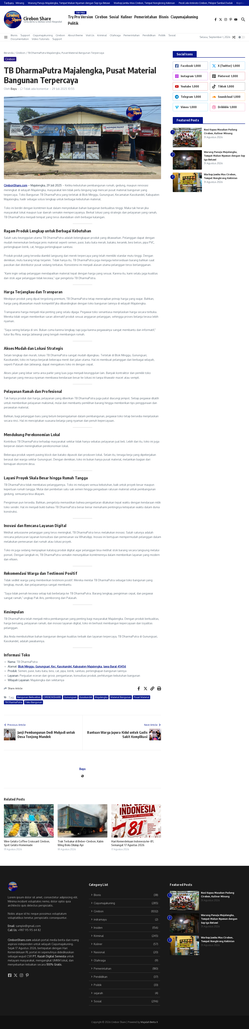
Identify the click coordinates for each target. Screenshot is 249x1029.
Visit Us (90, 35)
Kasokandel (86, 697)
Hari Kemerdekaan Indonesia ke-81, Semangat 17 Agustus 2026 (132, 843)
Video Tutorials (40, 39)
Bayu (14, 88)
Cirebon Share (37, 18)
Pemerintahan (145, 16)
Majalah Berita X (149, 1022)
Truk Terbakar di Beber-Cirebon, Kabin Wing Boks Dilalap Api (80, 843)
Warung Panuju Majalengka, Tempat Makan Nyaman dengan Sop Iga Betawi (224, 155)
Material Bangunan (120, 697)
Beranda (9, 52)
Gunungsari (70, 697)
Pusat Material (141, 697)
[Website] (82, 776)
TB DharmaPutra (13, 702)
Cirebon (101, 16)
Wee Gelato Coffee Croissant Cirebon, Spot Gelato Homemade (27, 843)
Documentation (20, 39)
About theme (75, 35)
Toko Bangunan (33, 702)
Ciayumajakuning (184, 16)
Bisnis (164, 16)
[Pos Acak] (233, 37)
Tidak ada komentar (36, 88)
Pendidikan (149, 35)
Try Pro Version (80, 16)
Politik (73, 23)
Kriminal (102, 35)
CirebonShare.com (15, 185)
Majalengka (101, 697)
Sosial (114, 16)
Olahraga (115, 35)
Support (25, 35)
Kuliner (126, 16)
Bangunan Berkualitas (28, 697)
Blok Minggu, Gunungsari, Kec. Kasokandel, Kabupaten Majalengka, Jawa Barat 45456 (72, 666)
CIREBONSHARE (52, 697)
